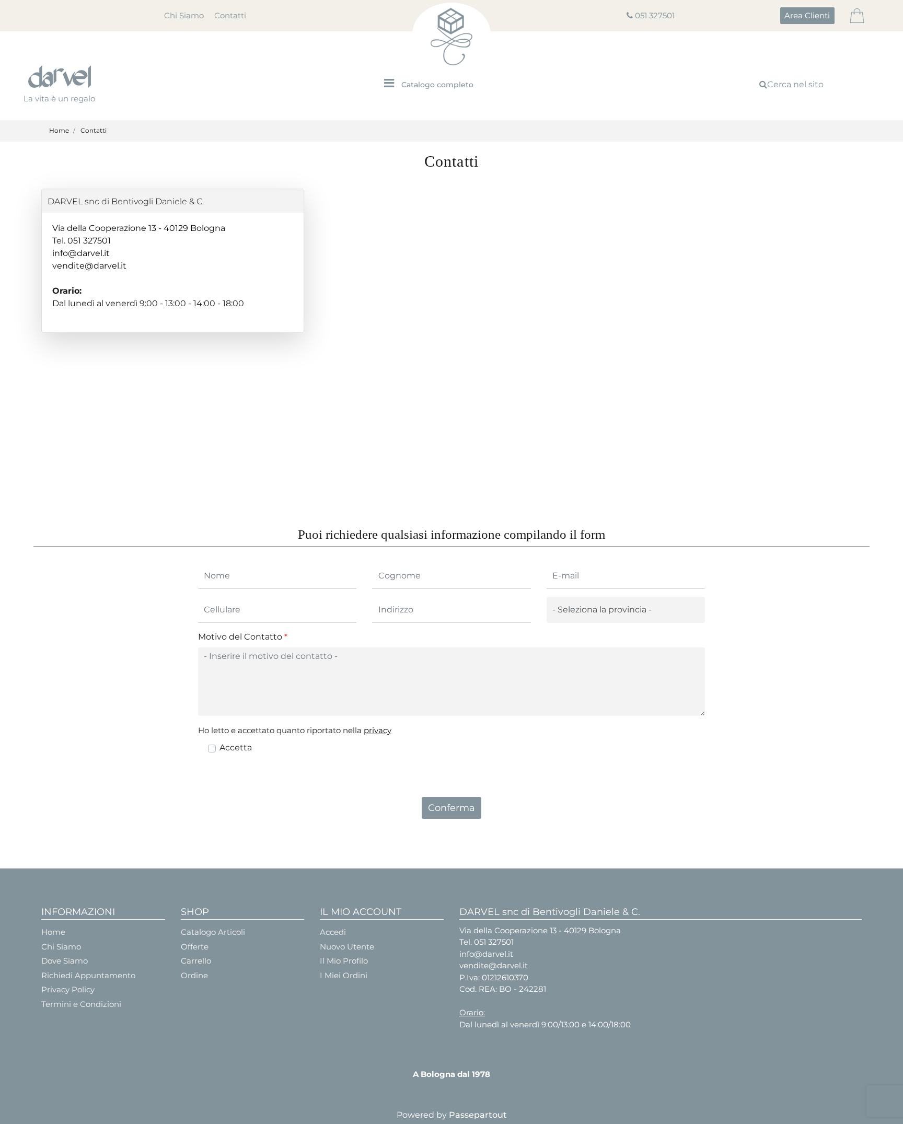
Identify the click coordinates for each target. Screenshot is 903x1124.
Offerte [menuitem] (195, 947)
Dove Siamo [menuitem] (64, 961)
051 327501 (655, 15)
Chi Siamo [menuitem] (184, 15)
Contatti (93, 130)
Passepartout (478, 1115)
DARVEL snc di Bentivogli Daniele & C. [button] (126, 201)
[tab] (173, 201)
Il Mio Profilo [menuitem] (344, 961)
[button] (452, 808)
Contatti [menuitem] (230, 15)
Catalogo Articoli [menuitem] (213, 932)
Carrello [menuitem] (196, 961)
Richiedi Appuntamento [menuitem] (88, 975)
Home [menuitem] (53, 932)
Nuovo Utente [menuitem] (347, 947)
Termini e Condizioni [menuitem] (81, 1004)
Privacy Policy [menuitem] (68, 989)
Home (59, 130)
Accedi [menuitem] (333, 932)
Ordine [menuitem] (194, 975)
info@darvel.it (81, 253)
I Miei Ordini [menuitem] (343, 975)
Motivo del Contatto (242, 637)
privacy (377, 730)
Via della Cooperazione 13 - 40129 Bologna (138, 228)
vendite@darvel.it (89, 266)
